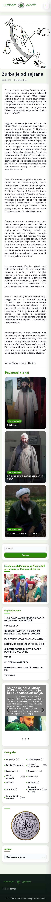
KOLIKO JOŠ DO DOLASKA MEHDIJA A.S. (24, 644)
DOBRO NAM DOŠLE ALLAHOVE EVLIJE (23, 638)
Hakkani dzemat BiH (33, 765)
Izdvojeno (11, 771)
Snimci (31, 782)
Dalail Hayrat (34, 759)
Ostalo (31, 777)
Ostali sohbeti (10, 776)
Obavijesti (33, 771)
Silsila (9, 782)
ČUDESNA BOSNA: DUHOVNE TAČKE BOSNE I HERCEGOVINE (22, 650)
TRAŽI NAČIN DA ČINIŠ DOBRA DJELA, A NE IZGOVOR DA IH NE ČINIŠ (24, 619)
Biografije (10, 759)
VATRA (7, 657)
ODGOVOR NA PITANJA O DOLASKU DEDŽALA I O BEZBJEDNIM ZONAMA (22, 632)
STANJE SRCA (11, 625)
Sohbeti (10, 789)
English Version (13, 765)
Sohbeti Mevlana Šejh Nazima (34, 789)
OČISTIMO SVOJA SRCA (16, 662)
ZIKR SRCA (9, 675)
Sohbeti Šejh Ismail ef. (12, 797)
